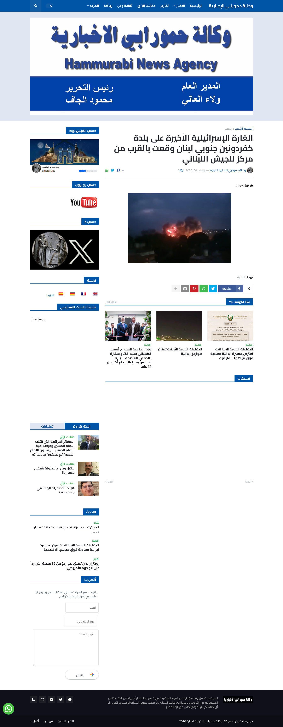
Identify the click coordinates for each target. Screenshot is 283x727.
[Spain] (59, 295)
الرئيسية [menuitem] (196, 6)
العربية (228, 128)
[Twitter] (112, 170)
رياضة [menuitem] (108, 6)
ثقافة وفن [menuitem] (124, 6)
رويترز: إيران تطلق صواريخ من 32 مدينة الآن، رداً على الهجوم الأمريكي (64, 565)
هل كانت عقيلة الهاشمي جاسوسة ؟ (55, 490)
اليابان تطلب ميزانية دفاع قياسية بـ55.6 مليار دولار (66, 529)
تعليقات (47, 426)
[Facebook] (118, 170)
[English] (93, 295)
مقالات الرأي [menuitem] (146, 6)
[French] (82, 295)
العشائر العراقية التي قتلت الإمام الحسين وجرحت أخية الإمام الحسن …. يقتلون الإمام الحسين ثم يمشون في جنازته (52, 448)
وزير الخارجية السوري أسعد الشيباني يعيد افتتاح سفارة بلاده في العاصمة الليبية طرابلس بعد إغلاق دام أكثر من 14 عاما (129, 358)
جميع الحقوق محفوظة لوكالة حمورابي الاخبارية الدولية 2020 (215, 721)
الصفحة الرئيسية (244, 128)
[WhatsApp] (106, 170)
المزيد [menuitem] (94, 6)
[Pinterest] (194, 288)
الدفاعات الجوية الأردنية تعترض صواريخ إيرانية (179, 351)
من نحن (48, 721)
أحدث (248, 482)
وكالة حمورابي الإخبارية (231, 6)
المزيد (50, 295)
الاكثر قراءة (82, 426)
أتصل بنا (34, 721)
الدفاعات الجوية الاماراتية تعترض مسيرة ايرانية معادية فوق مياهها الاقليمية (231, 353)
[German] (71, 295)
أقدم (110, 482)
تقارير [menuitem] (165, 6)
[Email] (185, 288)
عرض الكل (111, 301)
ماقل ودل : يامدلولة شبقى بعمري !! (54, 470)
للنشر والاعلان (66, 721)
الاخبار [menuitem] (181, 6)
